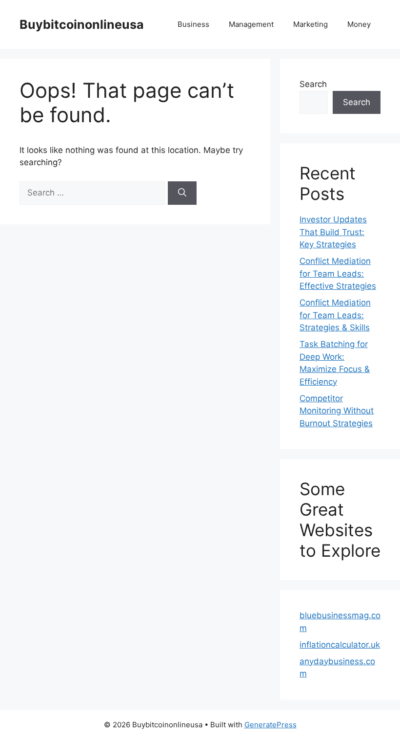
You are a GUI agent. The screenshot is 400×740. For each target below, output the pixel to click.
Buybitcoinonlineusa (82, 24)
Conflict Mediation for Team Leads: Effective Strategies (338, 273)
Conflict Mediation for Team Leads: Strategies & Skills (335, 315)
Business (193, 24)
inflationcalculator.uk (340, 645)
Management (251, 24)
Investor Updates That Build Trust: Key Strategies (333, 232)
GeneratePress (270, 724)
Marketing (310, 24)
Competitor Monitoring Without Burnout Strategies (337, 410)
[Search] (182, 193)
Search (313, 84)
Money (359, 24)
